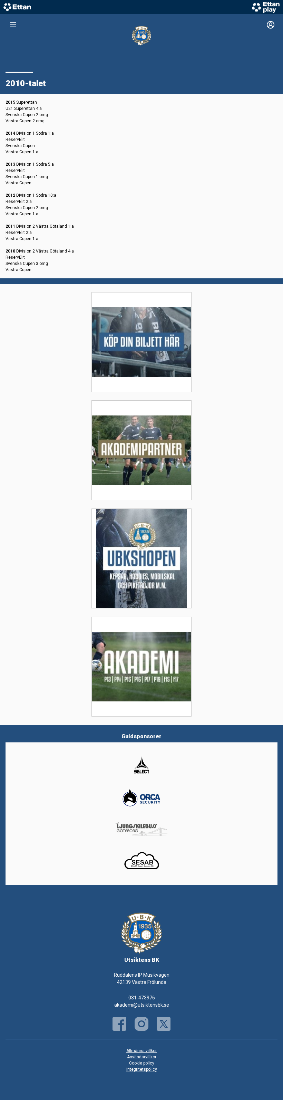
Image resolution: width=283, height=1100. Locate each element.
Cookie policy (141, 1063)
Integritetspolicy (141, 1069)
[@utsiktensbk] (141, 1024)
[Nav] (13, 25)
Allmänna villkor (141, 1050)
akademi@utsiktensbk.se (141, 1005)
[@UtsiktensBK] (163, 1024)
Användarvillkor (141, 1057)
